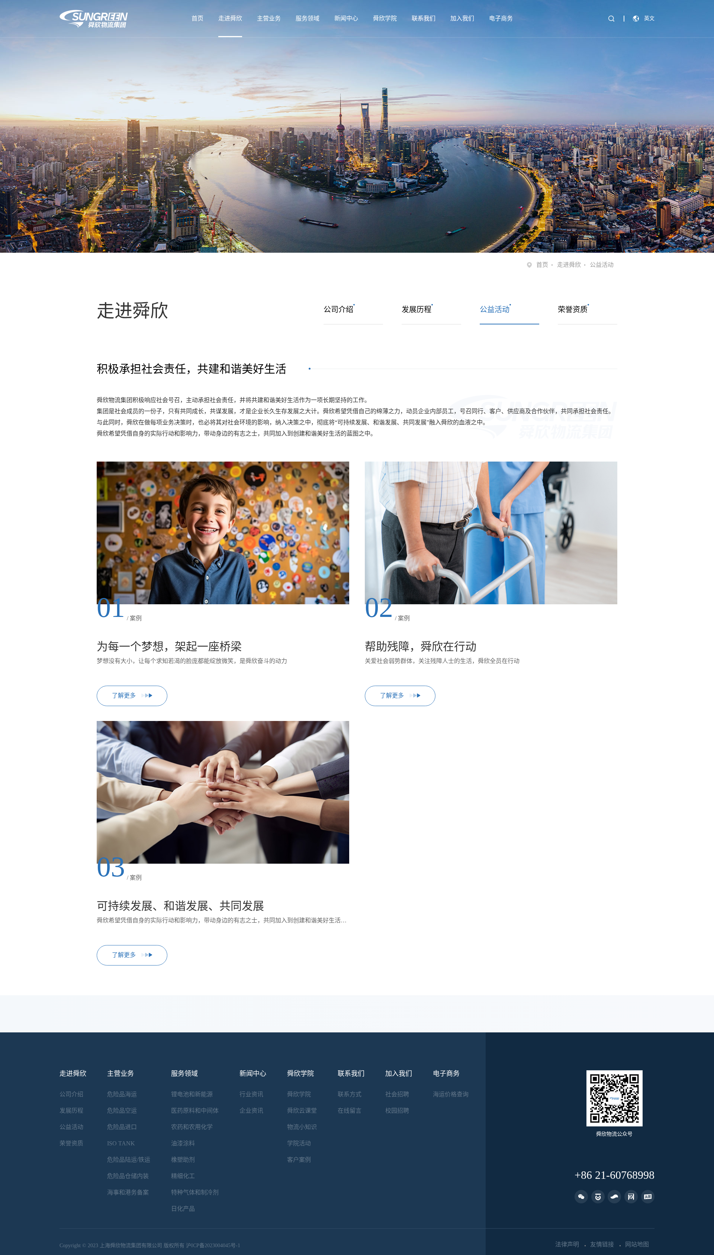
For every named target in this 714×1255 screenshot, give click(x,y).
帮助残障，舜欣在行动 (420, 646)
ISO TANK (121, 1143)
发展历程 (71, 1110)
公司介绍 (71, 1094)
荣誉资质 (71, 1143)
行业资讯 (251, 1094)
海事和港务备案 (128, 1192)
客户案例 (299, 1160)
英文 (649, 18)
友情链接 (602, 1245)
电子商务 (501, 18)
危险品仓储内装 (128, 1176)
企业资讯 (251, 1110)
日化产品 (183, 1209)
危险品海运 (122, 1094)
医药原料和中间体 (195, 1110)
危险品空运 (122, 1110)
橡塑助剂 (183, 1160)
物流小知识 (302, 1127)
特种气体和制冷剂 (195, 1192)
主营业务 (269, 18)
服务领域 (307, 18)
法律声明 (567, 1245)
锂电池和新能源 (192, 1094)
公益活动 (71, 1127)
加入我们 (462, 18)
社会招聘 (397, 1094)
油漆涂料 (183, 1143)
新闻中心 (346, 18)
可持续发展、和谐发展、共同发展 (180, 906)
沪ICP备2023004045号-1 (213, 1245)
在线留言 (349, 1110)
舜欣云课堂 (302, 1110)
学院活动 (299, 1143)
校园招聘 (397, 1110)
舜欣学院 (385, 18)
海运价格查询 (451, 1094)
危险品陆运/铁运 (128, 1160)
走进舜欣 (230, 18)
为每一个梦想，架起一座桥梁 (169, 646)
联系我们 (423, 18)
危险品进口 (122, 1127)
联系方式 (349, 1094)
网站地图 (637, 1245)
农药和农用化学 (192, 1127)
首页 (197, 18)
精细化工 (183, 1176)
